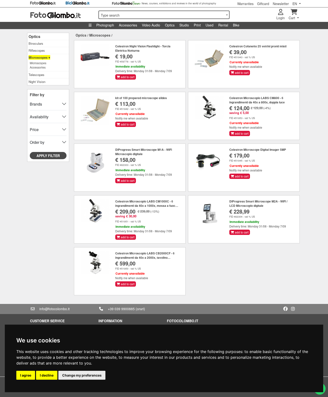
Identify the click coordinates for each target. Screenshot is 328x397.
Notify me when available (245, 66)
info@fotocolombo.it (54, 308)
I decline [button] (47, 375)
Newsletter (281, 3)
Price (34, 129)
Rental (223, 25)
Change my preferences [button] (82, 375)
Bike (236, 25)
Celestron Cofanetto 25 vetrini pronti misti (257, 46)
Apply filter (48, 155)
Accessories (128, 25)
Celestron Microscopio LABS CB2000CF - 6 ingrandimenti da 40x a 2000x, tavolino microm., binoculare (145, 257)
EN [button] (295, 3)
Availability (39, 117)
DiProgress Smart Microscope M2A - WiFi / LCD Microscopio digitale (258, 203)
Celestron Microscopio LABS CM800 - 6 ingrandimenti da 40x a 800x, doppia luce (257, 100)
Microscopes (38, 63)
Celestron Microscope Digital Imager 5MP (257, 149)
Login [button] (280, 17)
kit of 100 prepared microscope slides (141, 98)
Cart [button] (292, 17)
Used (209, 25)
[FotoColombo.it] (61, 14)
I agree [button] (25, 375)
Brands (36, 104)
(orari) (140, 308)
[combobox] (164, 15)
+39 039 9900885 (121, 308)
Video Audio (151, 25)
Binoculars (36, 43)
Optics (170, 25)
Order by (37, 142)
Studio (184, 25)
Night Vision (37, 81)
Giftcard (263, 3)
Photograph (105, 25)
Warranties (245, 3)
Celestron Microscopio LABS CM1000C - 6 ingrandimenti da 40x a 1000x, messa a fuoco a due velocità (146, 205)
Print (197, 25)
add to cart (127, 77)
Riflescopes (37, 50)
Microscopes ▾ (39, 57)
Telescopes (36, 74)
